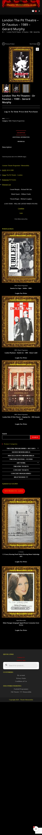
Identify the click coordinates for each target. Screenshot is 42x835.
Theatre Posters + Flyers (21, 459)
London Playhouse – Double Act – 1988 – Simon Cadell (21, 353)
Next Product (33, 44)
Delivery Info (21, 660)
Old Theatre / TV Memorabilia (21, 692)
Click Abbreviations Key (21, 219)
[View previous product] (3, 43)
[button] (37, 49)
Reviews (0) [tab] (21, 141)
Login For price (21, 293)
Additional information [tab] (21, 137)
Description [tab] (21, 133)
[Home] (2, 32)
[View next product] (38, 43)
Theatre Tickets (21, 466)
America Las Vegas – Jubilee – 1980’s (21, 288)
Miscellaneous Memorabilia (21, 455)
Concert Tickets (21, 470)
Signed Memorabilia (21, 452)
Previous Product (10, 44)
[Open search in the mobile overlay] (21, 665)
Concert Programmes (21, 473)
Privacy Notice (21, 678)
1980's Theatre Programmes (16, 121)
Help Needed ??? (21, 477)
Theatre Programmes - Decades (21, 448)
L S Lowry (21, 552)
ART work (21, 463)
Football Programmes (21, 689)
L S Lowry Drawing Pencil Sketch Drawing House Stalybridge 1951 (21, 555)
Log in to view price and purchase (21, 111)
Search (4, 434)
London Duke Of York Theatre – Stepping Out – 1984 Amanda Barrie (21, 418)
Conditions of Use (21, 681)
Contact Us (21, 657)
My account (21, 675)
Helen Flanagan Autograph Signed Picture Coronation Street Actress (21, 624)
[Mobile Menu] (38, 11)
